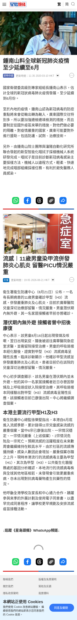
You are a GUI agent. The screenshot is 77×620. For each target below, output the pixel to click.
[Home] (18, 4)
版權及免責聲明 (47, 579)
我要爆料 (43, 593)
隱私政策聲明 (10, 593)
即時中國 (8, 76)
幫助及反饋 (44, 586)
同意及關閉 (61, 607)
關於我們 (8, 586)
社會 (6, 280)
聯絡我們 (8, 579)
